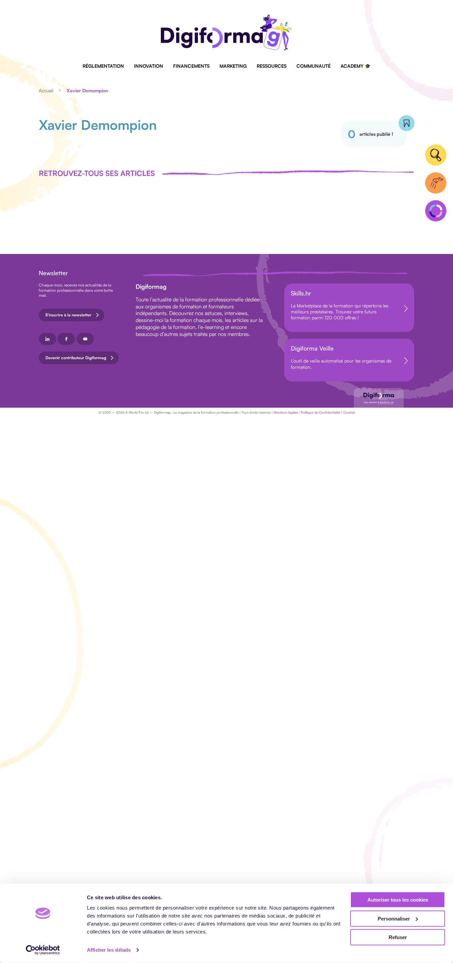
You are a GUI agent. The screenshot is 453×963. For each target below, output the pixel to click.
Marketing (233, 66)
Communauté (313, 66)
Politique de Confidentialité (320, 412)
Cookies (349, 412)
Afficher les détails (109, 950)
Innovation (148, 66)
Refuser (398, 937)
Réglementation (103, 66)
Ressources (272, 66)
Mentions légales (286, 412)
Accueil (46, 90)
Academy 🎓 (355, 66)
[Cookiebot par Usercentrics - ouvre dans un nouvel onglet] (43, 950)
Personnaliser (394, 918)
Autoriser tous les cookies (397, 900)
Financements (191, 66)
